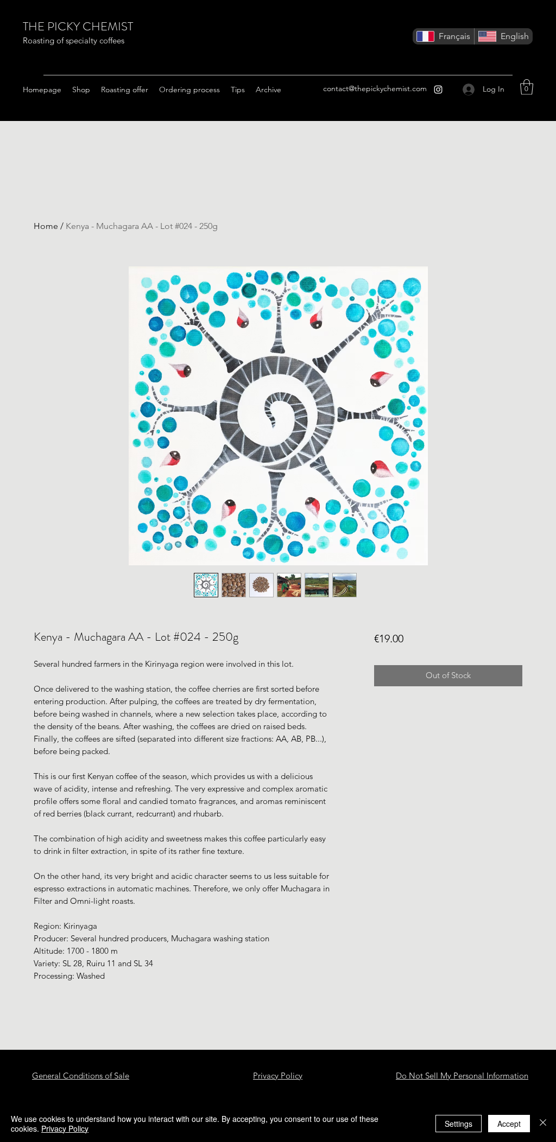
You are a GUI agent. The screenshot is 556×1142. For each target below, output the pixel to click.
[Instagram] (438, 89)
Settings (458, 1123)
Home (46, 226)
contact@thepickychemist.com (375, 88)
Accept (509, 1123)
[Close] (542, 1123)
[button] (526, 87)
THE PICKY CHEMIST (78, 26)
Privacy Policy (65, 1128)
